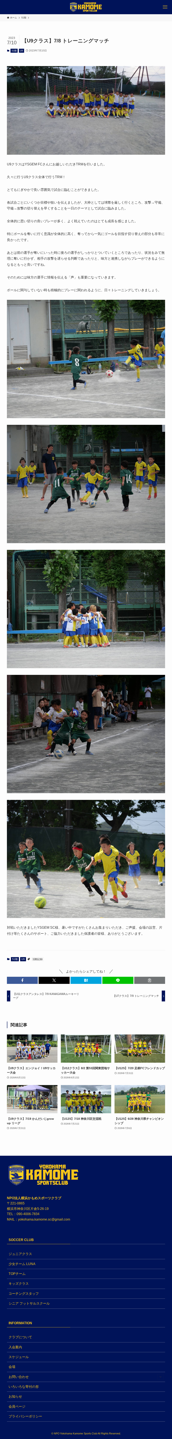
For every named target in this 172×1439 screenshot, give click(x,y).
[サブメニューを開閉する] (160, 1377)
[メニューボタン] (165, 7)
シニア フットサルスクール (29, 1303)
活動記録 (38, 959)
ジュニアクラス (20, 1254)
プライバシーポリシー (25, 1416)
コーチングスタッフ (24, 1293)
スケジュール (19, 1357)
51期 (14, 50)
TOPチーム (17, 1274)
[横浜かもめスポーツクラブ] (86, 7)
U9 (21, 50)
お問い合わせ (19, 1377)
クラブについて (20, 1337)
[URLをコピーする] (149, 980)
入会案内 (15, 1347)
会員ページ (17, 1406)
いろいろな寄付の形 (24, 1386)
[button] (22, 980)
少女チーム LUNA (22, 1264)
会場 (12, 1367)
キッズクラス (19, 1283)
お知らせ (15, 1396)
